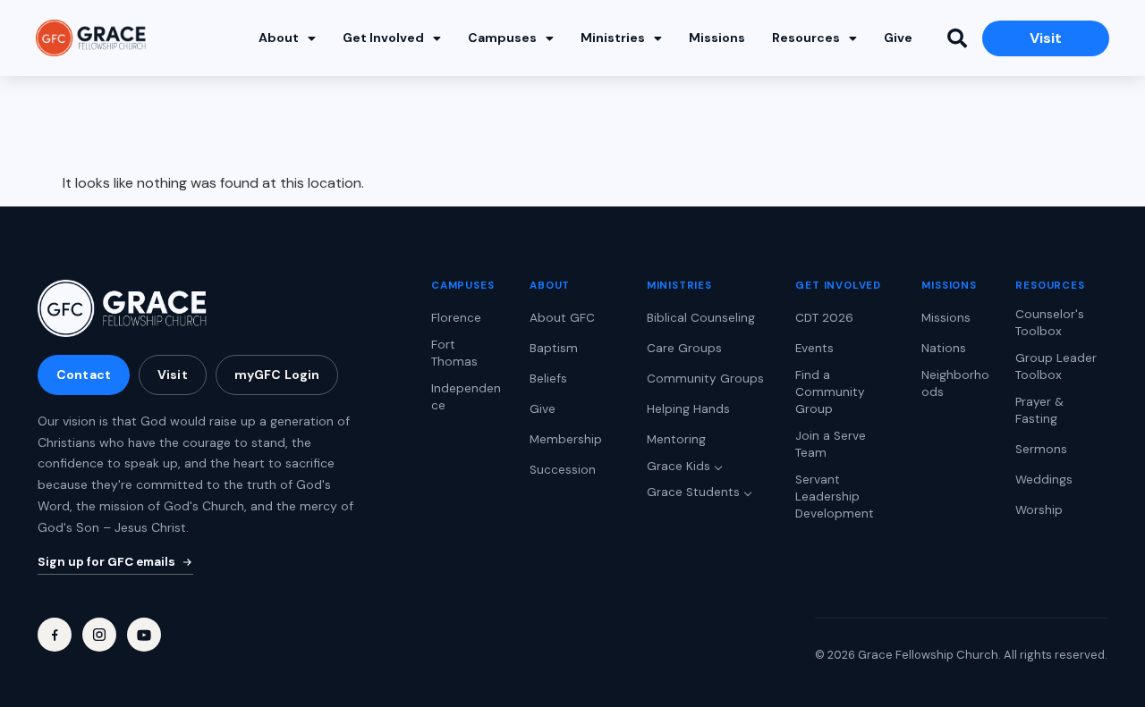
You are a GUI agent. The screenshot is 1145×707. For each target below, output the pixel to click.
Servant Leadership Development (834, 496)
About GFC (562, 317)
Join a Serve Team (830, 444)
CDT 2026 (824, 317)
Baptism (554, 348)
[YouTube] (144, 635)
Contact (83, 374)
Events (814, 348)
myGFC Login (277, 374)
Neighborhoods (955, 383)
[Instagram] (99, 635)
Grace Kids (678, 466)
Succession (563, 469)
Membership (566, 439)
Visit (172, 374)
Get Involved (383, 37)
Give (898, 37)
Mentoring (676, 439)
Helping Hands (688, 409)
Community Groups (705, 378)
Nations (943, 348)
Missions (717, 37)
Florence (456, 317)
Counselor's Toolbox (1049, 323)
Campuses (502, 37)
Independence (466, 397)
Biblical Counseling (701, 317)
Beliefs (548, 378)
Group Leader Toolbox (1056, 366)
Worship (1039, 510)
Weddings (1044, 479)
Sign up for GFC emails (106, 561)
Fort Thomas (454, 353)
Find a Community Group (830, 392)
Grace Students (693, 492)
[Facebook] (55, 635)
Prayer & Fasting (1039, 410)
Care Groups (684, 348)
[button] (957, 38)
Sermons (1041, 449)
